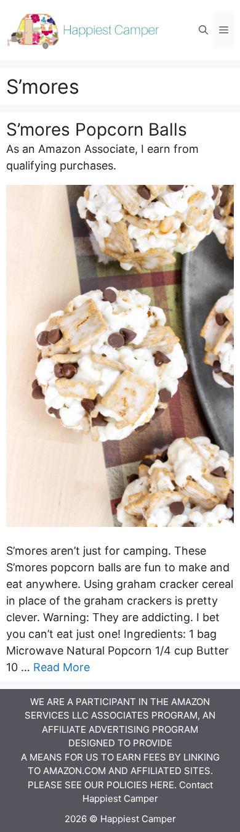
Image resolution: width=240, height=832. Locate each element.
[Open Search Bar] (203, 30)
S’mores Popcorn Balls (96, 129)
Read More (61, 667)
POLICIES (127, 785)
